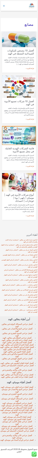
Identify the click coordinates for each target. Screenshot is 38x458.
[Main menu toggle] (4, 6)
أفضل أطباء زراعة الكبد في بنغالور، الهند (17, 340)
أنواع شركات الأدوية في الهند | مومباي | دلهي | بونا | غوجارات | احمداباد (19, 197)
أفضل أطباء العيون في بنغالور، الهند (16, 352)
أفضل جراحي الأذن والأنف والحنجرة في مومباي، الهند (17, 436)
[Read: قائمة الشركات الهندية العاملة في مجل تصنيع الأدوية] (19, 135)
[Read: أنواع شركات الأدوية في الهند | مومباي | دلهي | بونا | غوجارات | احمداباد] (19, 182)
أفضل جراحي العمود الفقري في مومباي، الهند (17, 395)
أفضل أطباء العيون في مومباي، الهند (17, 419)
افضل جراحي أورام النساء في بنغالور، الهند (17, 375)
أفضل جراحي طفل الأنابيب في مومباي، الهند (17, 422)
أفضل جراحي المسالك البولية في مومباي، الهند (17, 400)
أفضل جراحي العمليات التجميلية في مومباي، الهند (17, 432)
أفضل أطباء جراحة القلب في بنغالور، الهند (17, 377)
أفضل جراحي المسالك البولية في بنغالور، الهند (17, 325)
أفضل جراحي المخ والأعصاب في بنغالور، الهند (17, 330)
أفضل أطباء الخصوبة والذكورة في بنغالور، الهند (17, 355)
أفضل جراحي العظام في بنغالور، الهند (17, 338)
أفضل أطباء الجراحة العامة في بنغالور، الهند (17, 345)
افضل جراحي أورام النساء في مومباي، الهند (17, 440)
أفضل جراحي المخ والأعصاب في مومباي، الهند (17, 390)
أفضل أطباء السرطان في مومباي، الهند (17, 408)
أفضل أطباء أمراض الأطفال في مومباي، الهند (17, 413)
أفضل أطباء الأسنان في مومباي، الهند (17, 417)
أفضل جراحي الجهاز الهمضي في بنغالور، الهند (17, 359)
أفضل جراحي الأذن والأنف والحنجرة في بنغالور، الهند (17, 371)
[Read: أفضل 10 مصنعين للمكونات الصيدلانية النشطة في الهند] (19, 39)
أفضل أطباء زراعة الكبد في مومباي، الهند (17, 405)
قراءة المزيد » (30, 69)
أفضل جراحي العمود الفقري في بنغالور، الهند (17, 334)
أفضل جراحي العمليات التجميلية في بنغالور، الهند (17, 366)
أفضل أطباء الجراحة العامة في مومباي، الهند (17, 410)
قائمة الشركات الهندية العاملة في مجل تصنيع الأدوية (19, 150)
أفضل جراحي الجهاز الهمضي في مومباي (17, 426)
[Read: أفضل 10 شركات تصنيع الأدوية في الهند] (19, 86)
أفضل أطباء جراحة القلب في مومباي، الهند (17, 387)
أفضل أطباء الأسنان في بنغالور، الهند (17, 349)
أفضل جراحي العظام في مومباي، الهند (17, 403)
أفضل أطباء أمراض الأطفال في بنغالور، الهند (17, 347)
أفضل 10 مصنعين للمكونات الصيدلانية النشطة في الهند (20, 52)
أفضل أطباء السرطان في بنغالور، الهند (17, 342)
